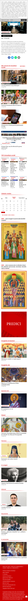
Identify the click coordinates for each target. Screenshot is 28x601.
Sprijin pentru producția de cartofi (22, 184)
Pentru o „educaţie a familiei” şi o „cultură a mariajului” (13, 532)
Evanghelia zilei (5, 365)
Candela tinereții (6, 507)
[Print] (18, 57)
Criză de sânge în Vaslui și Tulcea (12, 184)
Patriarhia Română (6, 579)
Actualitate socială (5, 32)
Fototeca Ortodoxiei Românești (9, 570)
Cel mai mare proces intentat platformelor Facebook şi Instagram (5, 167)
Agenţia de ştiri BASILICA (8, 577)
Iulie (6, 198)
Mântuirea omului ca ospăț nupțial (11, 359)
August (14, 198)
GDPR (11, 20)
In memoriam (5, 539)
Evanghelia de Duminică (8, 341)
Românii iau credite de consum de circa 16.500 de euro (22, 166)
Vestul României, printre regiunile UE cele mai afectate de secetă (13, 168)
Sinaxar (3, 415)
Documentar (4, 513)
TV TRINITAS (5, 574)
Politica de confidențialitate (17, 566)
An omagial (4, 465)
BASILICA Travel (6, 583)
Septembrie (22, 198)
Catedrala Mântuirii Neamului (9, 581)
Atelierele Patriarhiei (7, 586)
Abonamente (15, 568)
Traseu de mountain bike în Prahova (11, 105)
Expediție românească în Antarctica (5, 183)
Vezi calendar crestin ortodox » (8, 215)
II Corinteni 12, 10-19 (7, 409)
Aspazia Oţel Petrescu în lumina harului (12, 483)
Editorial (3, 489)
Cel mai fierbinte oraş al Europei (10, 85)
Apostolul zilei (5, 391)
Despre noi (9, 568)
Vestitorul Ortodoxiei (7, 576)
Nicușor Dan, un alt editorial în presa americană (11, 147)
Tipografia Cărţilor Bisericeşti (9, 588)
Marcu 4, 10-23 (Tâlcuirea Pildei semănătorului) (10, 384)
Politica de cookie (6, 566)
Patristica (3, 441)
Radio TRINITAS (6, 572)
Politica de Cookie (5, 20)
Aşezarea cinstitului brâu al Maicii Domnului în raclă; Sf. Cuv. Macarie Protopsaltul (13, 434)
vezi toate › (22, 66)
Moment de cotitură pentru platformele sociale (12, 126)
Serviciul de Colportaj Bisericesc (9, 584)
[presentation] (1, 198)
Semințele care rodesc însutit (9, 459)
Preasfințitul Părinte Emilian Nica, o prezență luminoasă (14, 558)
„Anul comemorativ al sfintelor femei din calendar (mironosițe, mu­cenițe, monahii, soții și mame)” (13, 266)
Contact (4, 568)
